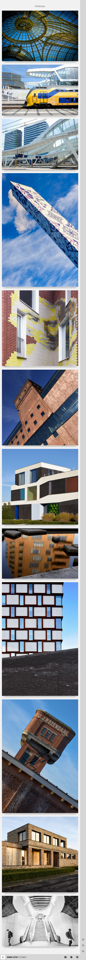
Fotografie (16, 957)
